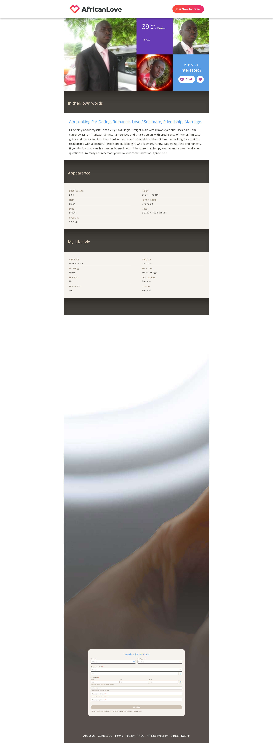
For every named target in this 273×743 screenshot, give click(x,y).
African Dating (180, 736)
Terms (119, 736)
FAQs (140, 736)
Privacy (130, 736)
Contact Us (105, 736)
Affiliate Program (157, 736)
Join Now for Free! (188, 9)
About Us (89, 736)
